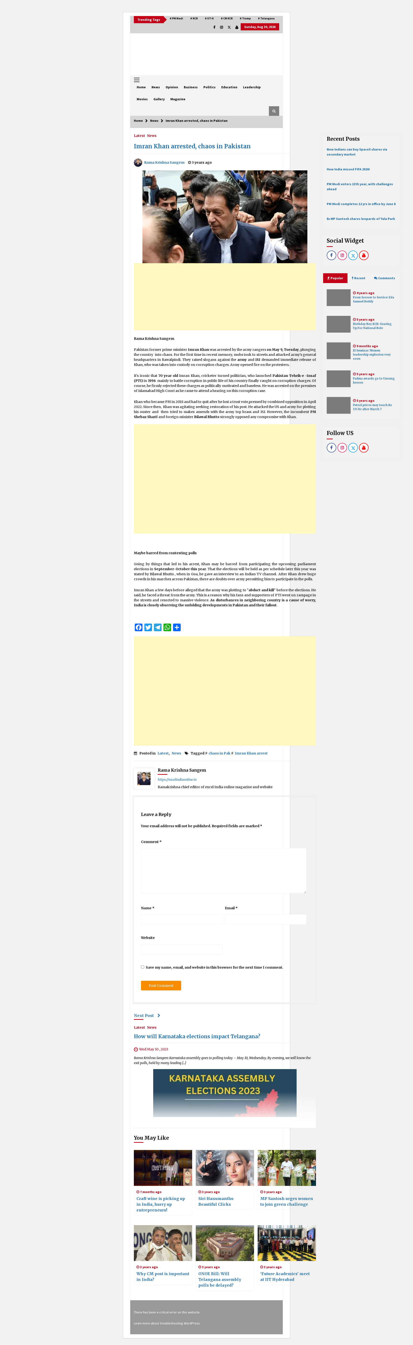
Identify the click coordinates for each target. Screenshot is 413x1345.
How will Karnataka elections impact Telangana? (197, 1036)
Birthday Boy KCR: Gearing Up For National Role (372, 326)
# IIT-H (209, 18)
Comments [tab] (386, 278)
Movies (142, 99)
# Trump (245, 18)
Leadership (252, 87)
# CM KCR (227, 18)
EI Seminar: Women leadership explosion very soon (372, 354)
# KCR (194, 18)
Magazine (177, 99)
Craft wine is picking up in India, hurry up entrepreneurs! (160, 1204)
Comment (151, 842)
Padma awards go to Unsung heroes (374, 380)
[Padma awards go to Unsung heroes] (339, 378)
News (156, 87)
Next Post (144, 1015)
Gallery (159, 99)
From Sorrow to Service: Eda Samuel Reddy (373, 299)
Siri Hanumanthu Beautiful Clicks (216, 1201)
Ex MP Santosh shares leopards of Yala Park (361, 219)
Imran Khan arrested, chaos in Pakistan (192, 146)
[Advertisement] (225, 296)
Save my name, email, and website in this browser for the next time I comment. (214, 967)
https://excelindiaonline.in (177, 779)
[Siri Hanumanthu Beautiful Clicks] (225, 1168)
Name (147, 908)
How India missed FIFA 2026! (348, 169)
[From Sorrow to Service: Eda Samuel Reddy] (339, 297)
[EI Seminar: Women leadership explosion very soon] (339, 350)
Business (191, 87)
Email (231, 908)
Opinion (172, 87)
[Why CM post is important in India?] (163, 1243)
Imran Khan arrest (251, 753)
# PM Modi (176, 18)
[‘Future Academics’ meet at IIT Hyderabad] (287, 1243)
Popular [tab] (336, 278)
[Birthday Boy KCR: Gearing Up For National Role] (339, 324)
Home (141, 87)
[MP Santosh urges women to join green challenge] (287, 1168)
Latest (139, 135)
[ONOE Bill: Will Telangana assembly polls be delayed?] (225, 1243)
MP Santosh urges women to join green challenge (286, 1201)
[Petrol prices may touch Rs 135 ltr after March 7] (339, 405)
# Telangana (266, 18)
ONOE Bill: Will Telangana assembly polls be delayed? (219, 1279)
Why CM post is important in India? (162, 1276)
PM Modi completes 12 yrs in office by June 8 (361, 204)
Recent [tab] (359, 278)
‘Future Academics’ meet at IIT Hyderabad (285, 1276)
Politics (209, 87)
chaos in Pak (219, 753)
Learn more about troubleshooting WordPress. (167, 1323)
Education (229, 87)
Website (148, 938)
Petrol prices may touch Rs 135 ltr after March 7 (372, 407)
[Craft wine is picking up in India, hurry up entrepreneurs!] (163, 1168)
